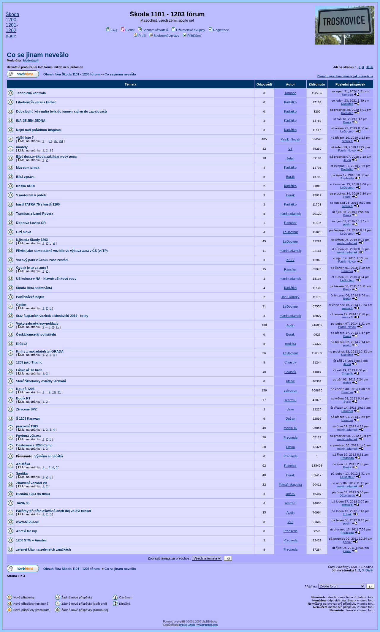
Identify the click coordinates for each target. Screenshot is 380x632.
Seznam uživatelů (155, 30)
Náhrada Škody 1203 (32, 239)
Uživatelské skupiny (190, 30)
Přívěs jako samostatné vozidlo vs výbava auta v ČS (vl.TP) (62, 250)
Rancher (290, 223)
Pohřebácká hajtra (30, 297)
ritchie (290, 381)
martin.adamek (290, 213)
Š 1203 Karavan (28, 418)
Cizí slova (23, 232)
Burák (347, 122)
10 (57, 326)
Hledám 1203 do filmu (33, 494)
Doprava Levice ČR (31, 223)
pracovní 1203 (27, 426)
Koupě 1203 (25, 389)
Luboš (347, 514)
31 (50, 141)
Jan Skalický (290, 297)
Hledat (129, 30)
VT (290, 149)
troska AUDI (25, 186)
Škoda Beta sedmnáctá (34, 288)
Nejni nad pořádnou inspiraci (38, 130)
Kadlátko (290, 102)
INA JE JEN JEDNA (30, 120)
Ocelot (21, 304)
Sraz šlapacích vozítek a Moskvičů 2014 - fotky (52, 315)
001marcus (347, 495)
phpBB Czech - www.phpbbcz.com (198, 624)
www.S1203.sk (27, 522)
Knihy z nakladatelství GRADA (40, 351)
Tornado (290, 93)
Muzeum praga (27, 167)
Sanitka (22, 473)
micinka (290, 343)
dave (290, 409)
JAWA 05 (22, 503)
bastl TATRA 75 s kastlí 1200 (38, 204)
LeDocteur (347, 131)
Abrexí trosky (26, 531)
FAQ (114, 30)
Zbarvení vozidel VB (31, 483)
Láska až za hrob (29, 370)
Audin (290, 325)
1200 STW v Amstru (31, 540)
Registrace (221, 30)
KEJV (290, 260)
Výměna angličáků (48, 456)
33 (61, 141)
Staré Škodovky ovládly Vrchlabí (41, 381)
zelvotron (290, 390)
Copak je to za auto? (32, 267)
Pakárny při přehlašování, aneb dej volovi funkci (53, 511)
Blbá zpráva (25, 176)
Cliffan (290, 447)
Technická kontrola (31, 93)
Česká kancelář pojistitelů (36, 334)
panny (347, 541)
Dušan (290, 418)
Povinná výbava (28, 435)
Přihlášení (194, 35)
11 (59, 392)
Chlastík (290, 362)
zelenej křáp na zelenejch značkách (43, 549)
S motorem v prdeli (31, 195)
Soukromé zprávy (166, 35)
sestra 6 (347, 141)
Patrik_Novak (290, 139)
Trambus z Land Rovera (34, 213)
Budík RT (23, 398)
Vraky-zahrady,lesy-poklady (37, 323)
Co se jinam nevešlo (38, 55)
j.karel (347, 196)
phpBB (181, 621)
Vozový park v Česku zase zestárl (42, 260)
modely (22, 147)
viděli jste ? (25, 137)
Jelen (290, 158)
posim (347, 224)
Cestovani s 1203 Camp (34, 445)
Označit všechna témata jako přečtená (345, 76)
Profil (141, 35)
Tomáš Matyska (290, 484)
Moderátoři (31, 60)
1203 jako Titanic (29, 362)
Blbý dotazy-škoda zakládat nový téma (46, 156)
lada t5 (290, 494)
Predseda (347, 178)
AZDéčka (23, 464)
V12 (290, 522)
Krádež (21, 343)
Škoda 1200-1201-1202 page (12, 25)
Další (369, 67)
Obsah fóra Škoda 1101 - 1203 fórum (71, 74)
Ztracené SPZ (26, 409)
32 (56, 141)
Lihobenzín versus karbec (36, 102)
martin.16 (290, 428)
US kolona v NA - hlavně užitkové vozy (46, 278)
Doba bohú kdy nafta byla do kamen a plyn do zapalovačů (61, 111)
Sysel (347, 401)
